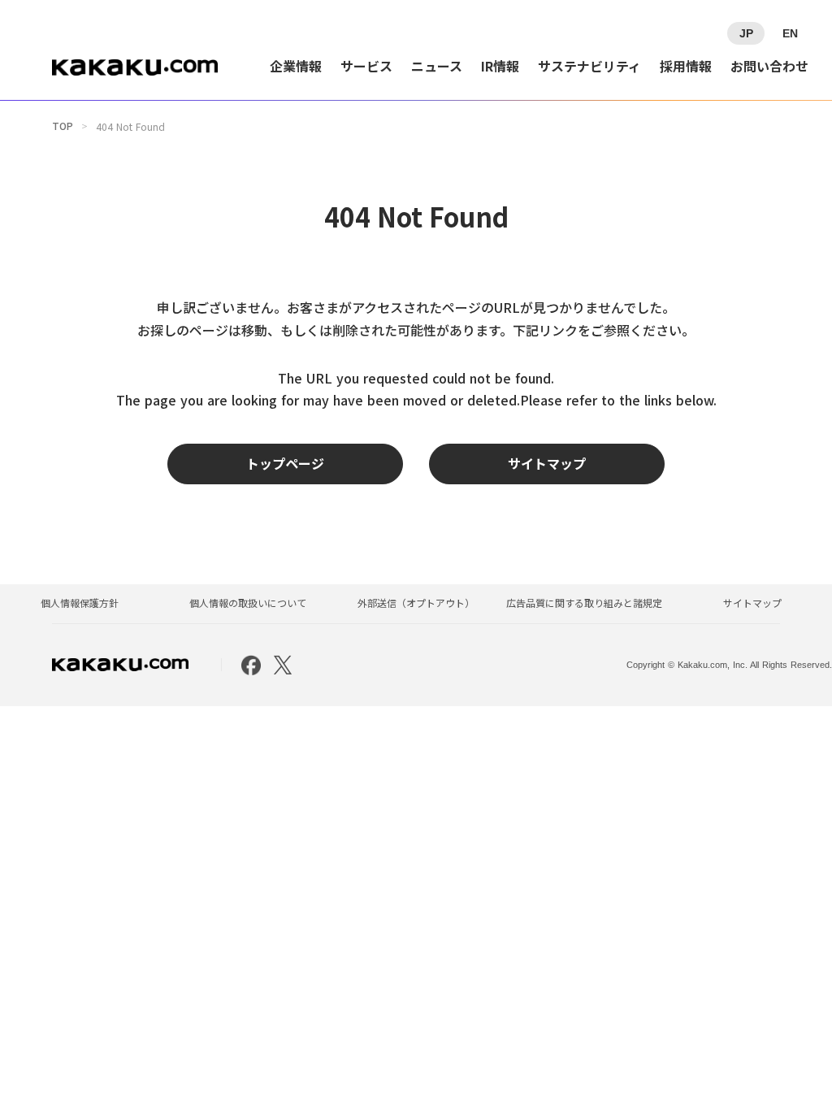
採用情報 (686, 66)
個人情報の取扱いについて (247, 602)
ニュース (436, 66)
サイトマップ (752, 602)
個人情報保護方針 (80, 602)
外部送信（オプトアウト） (416, 602)
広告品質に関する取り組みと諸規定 (584, 602)
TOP (62, 125)
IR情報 (500, 66)
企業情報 (296, 66)
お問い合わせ (769, 66)
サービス (366, 66)
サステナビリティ (589, 66)
